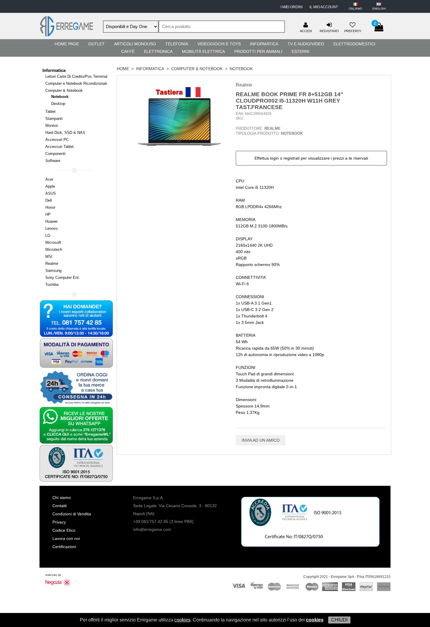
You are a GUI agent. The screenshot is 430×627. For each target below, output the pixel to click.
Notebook (59, 96)
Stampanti (54, 118)
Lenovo (51, 228)
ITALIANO (355, 8)
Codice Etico (63, 530)
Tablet (50, 111)
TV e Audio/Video (306, 44)
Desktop (58, 103)
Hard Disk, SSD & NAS (65, 132)
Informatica (264, 44)
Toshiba (52, 284)
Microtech (53, 249)
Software (52, 160)
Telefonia (176, 44)
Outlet (96, 44)
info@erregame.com (152, 529)
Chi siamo (61, 497)
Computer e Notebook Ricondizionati (76, 83)
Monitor (51, 125)
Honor (50, 207)
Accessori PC (57, 139)
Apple (50, 186)
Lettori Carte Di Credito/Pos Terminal (76, 76)
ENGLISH (379, 8)
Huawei (51, 221)
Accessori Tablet (59, 146)
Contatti (59, 505)
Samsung (53, 270)
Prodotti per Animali (258, 51)
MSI (48, 256)
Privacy (59, 522)
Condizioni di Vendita (71, 514)
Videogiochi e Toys (219, 44)
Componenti (55, 153)
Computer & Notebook (64, 90)
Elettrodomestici (354, 44)
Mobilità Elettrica (203, 51)
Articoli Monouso (135, 44)
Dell (48, 200)
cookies (182, 619)
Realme (51, 263)
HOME (123, 68)
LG (47, 235)
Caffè (128, 51)
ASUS (50, 193)
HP (48, 214)
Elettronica (158, 51)
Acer (49, 179)
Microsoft (53, 242)
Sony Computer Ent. (62, 277)
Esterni (300, 51)
